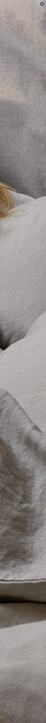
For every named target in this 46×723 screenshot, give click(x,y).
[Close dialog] (42, 4)
